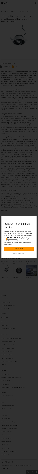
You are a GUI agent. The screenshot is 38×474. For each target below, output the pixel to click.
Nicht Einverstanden (19, 254)
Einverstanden (19, 249)
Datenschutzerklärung (12, 239)
